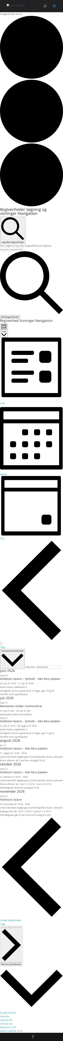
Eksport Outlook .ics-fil (11, 1030)
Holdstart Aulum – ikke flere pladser (24, 748)
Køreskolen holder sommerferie (21, 706)
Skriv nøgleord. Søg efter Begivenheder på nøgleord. (26, 245)
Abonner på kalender (11, 964)
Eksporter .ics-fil (8, 1027)
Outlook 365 (6, 1020)
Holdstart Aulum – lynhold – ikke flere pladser (30, 679)
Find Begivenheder (10, 317)
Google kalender (8, 1012)
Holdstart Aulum (11, 799)
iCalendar (4, 1016)
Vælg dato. (31, 666)
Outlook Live (6, 1023)
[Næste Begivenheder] (1, 643)
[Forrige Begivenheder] (31, 639)
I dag (2, 647)
